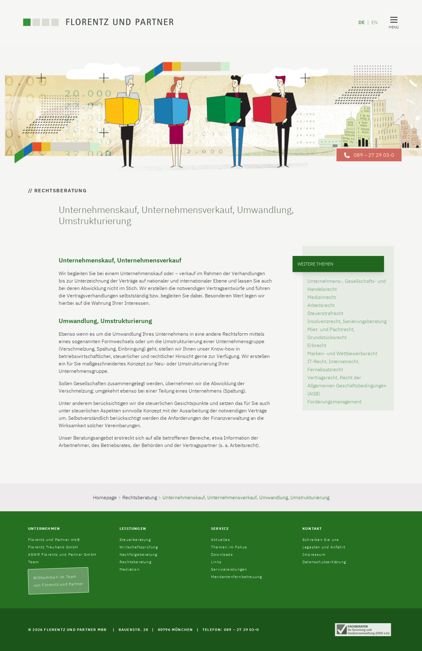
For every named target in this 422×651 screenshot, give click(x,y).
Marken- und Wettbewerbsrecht (342, 353)
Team (33, 562)
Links (216, 562)
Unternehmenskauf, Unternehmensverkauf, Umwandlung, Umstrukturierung (245, 497)
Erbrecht (316, 345)
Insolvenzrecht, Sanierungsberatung (346, 321)
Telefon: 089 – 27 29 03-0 (230, 629)
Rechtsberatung (139, 497)
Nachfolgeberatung (138, 554)
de (361, 22)
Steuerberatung (135, 539)
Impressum (314, 554)
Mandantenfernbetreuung (236, 576)
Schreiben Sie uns (320, 539)
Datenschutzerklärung (324, 562)
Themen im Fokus (229, 547)
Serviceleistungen (229, 569)
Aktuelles (220, 539)
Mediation (130, 569)
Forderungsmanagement (334, 401)
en (374, 22)
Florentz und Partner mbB (54, 539)
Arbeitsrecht (321, 305)
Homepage (105, 497)
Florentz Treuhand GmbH (53, 547)
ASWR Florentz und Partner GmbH (62, 554)
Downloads (222, 554)
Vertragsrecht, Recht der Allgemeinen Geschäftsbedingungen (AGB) (346, 385)
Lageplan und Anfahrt (323, 547)
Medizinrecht (321, 297)
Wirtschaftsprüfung (139, 547)
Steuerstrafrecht (325, 313)
